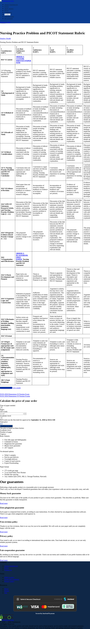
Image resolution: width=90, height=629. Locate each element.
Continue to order (6, 388)
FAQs (6, 7)
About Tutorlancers (11, 5)
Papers (6, 591)
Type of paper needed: (7, 405)
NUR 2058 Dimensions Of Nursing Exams (15, 396)
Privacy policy (9, 581)
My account (8, 18)
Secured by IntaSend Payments (45, 613)
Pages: (2, 410)
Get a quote (17, 388)
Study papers (8, 9)
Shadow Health (5, 38)
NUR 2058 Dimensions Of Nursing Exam (14, 394)
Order (8, 22)
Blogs (6, 11)
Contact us (8, 13)
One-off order (9, 16)
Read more (4, 503)
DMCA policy (9, 577)
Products (7, 14)
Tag (5, 593)
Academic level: (5, 416)
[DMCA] (7, 616)
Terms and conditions (11, 579)
